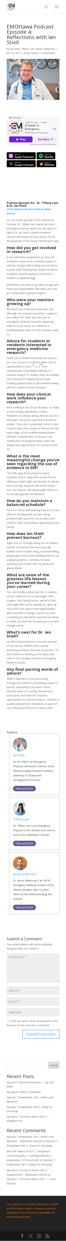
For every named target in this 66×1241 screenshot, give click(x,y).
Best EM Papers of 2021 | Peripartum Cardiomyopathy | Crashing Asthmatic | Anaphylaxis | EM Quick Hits (29, 1156)
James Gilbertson (45, 48)
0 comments (47, 53)
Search (54, 1065)
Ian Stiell (15, 48)
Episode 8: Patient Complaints (24, 1092)
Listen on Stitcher (46, 163)
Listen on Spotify (46, 155)
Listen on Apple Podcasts (21, 155)
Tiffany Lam (27, 48)
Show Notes (31, 53)
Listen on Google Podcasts (21, 163)
